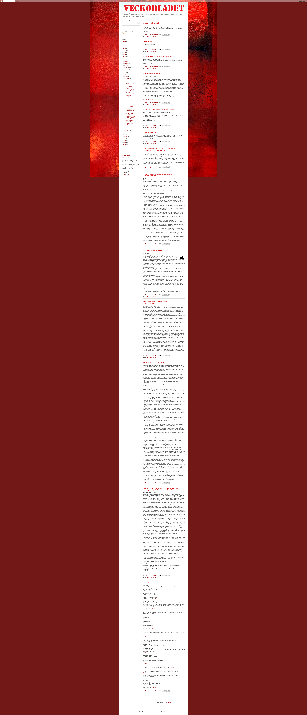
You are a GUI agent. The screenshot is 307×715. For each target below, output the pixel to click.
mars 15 (127, 82)
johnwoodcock (156, 711)
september (126, 67)
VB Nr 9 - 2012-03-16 (151, 36)
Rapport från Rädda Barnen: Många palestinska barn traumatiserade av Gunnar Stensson (159, 149)
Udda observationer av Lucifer (152, 251)
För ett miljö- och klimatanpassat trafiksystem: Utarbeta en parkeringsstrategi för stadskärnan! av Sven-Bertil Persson (161, 489)
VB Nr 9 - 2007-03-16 (151, 68)
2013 (124, 58)
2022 (124, 41)
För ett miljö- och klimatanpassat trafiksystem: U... (129, 125)
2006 (124, 148)
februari (126, 134)
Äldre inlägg (181, 698)
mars (125, 76)
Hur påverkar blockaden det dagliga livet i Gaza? (158, 109)
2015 (124, 54)
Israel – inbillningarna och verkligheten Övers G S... (130, 117)
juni (125, 71)
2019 (124, 46)
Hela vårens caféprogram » (149, 98)
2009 (124, 142)
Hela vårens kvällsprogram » (149, 99)
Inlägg (125, 31)
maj (125, 72)
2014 (124, 56)
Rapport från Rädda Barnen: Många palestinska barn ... (130, 105)
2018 (124, 48)
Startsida (164, 698)
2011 (124, 138)
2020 (124, 45)
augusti (126, 69)
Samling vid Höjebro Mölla (151, 23)
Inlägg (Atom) (168, 702)
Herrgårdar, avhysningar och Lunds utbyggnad (157, 56)
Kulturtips (146, 582)
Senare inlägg (147, 698)
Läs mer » (154, 590)
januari (126, 136)
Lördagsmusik (147, 41)
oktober (126, 65)
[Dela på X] (166, 35)
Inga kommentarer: (154, 34)
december (126, 61)
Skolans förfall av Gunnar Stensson (154, 362)
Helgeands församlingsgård (151, 73)
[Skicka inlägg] (160, 34)
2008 (124, 144)
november (126, 63)
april (125, 74)
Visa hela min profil (126, 174)
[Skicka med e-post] (162, 35)
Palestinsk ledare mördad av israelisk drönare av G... (129, 110)
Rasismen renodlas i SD (150, 132)
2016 (124, 52)
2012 (124, 60)
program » (154, 687)
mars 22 (127, 80)
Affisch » (144, 122)
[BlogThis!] (164, 35)
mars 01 (127, 132)
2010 (124, 140)
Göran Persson (127, 155)
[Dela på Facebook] (167, 35)
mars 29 (127, 78)
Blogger (165, 711)
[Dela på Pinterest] (169, 35)
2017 (124, 50)
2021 (124, 43)
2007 (124, 146)
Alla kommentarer (128, 34)
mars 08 (127, 130)
